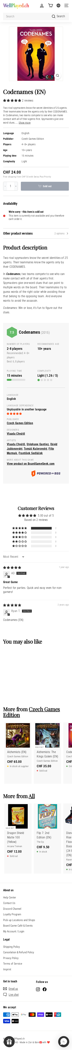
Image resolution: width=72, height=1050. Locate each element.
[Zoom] (57, 75)
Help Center (9, 897)
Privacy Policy (10, 958)
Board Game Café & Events (18, 925)
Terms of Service (12, 963)
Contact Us (9, 903)
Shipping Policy (11, 946)
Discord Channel (12, 908)
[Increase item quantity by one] (16, 186)
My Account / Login (13, 931)
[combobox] (36, 16)
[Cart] (50, 5)
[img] (12, 567)
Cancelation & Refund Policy (18, 952)
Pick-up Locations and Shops (19, 920)
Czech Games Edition (33, 138)
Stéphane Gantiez (38, 444)
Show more (24, 122)
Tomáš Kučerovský (35, 448)
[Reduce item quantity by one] (5, 186)
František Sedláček (31, 453)
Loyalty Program (12, 914)
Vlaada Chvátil (16, 433)
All (32, 795)
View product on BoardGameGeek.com (31, 463)
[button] (12, 100)
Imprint (7, 969)
